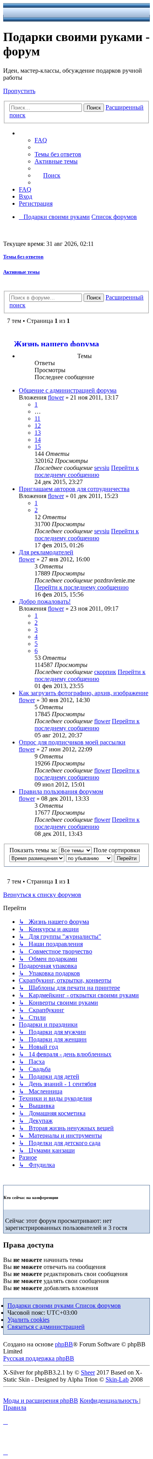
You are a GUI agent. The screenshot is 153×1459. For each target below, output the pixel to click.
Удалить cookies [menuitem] (28, 1319)
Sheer (88, 1372)
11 (37, 418)
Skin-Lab (117, 1379)
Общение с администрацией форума (68, 390)
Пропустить (19, 91)
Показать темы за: (34, 850)
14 (38, 439)
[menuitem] (58, 154)
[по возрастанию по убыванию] (89, 858)
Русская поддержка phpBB (38, 1358)
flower (56, 397)
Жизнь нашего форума (56, 343)
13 (38, 432)
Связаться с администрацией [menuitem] (46, 1326)
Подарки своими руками (41, 1305)
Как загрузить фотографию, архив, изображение (83, 693)
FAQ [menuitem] (41, 140)
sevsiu (101, 467)
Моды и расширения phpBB (40, 1400)
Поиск (94, 108)
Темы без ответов (23, 257)
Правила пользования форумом (61, 791)
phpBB (64, 1344)
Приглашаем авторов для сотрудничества (74, 489)
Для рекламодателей (46, 552)
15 (38, 446)
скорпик (105, 672)
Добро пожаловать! (45, 601)
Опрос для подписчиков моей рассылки (72, 742)
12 (38, 425)
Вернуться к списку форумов (42, 894)
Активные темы (21, 272)
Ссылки (37, 133)
